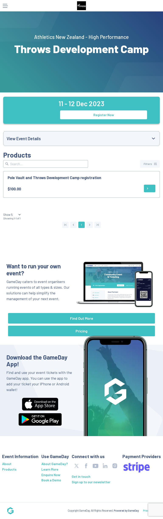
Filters (148, 164)
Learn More (49, 469)
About (6, 464)
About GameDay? (54, 464)
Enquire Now (50, 475)
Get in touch (81, 476)
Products (9, 469)
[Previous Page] (73, 225)
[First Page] (65, 225)
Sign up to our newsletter (91, 482)
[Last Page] (97, 225)
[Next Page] (89, 225)
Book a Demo (51, 480)
